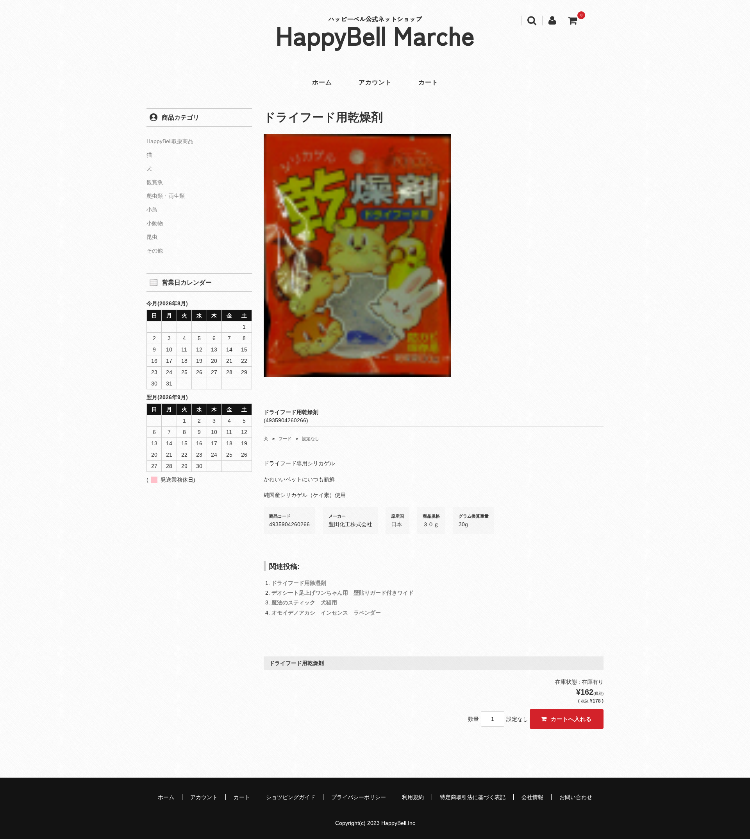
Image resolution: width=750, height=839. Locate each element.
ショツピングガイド (290, 797)
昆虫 (151, 237)
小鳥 (151, 209)
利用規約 (413, 797)
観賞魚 (154, 182)
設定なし (310, 438)
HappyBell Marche (375, 34)
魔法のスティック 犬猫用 (304, 602)
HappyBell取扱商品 (169, 141)
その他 (154, 250)
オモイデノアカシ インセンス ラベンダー (326, 613)
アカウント (375, 82)
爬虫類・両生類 (165, 196)
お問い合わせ (575, 797)
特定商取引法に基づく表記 (472, 797)
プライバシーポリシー (358, 797)
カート (428, 82)
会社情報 (532, 797)
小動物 (154, 223)
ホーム (322, 82)
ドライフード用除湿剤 (298, 583)
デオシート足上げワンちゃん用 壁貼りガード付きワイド (342, 593)
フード (285, 438)
